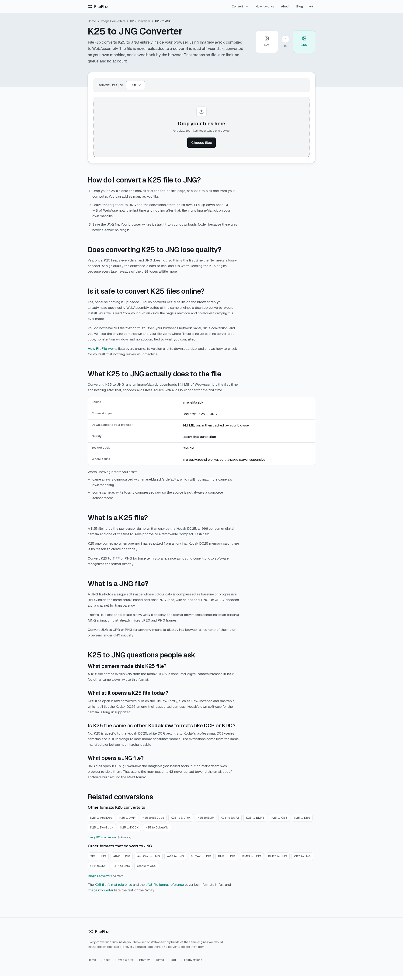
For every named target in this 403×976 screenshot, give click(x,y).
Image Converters (113, 21)
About (285, 6)
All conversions (191, 960)
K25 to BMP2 (230, 818)
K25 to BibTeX (181, 818)
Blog (299, 6)
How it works (265, 6)
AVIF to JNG (175, 856)
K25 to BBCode (153, 818)
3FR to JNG (98, 856)
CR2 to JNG (98, 866)
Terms (159, 960)
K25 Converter (140, 21)
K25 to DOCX (129, 827)
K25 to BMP (206, 818)
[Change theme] (311, 6)
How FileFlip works (102, 348)
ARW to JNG (121, 856)
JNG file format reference (165, 884)
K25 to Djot (302, 818)
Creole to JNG (146, 866)
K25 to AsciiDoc (101, 818)
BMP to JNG (226, 856)
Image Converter (99, 876)
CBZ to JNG (302, 856)
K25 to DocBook (101, 827)
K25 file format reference (113, 884)
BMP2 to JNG (251, 856)
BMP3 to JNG (277, 856)
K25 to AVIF (127, 818)
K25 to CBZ (279, 818)
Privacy (144, 960)
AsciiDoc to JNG (148, 856)
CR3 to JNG (122, 866)
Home (92, 21)
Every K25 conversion (102, 837)
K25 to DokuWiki (157, 827)
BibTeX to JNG (201, 856)
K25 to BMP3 (255, 818)
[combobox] (135, 85)
